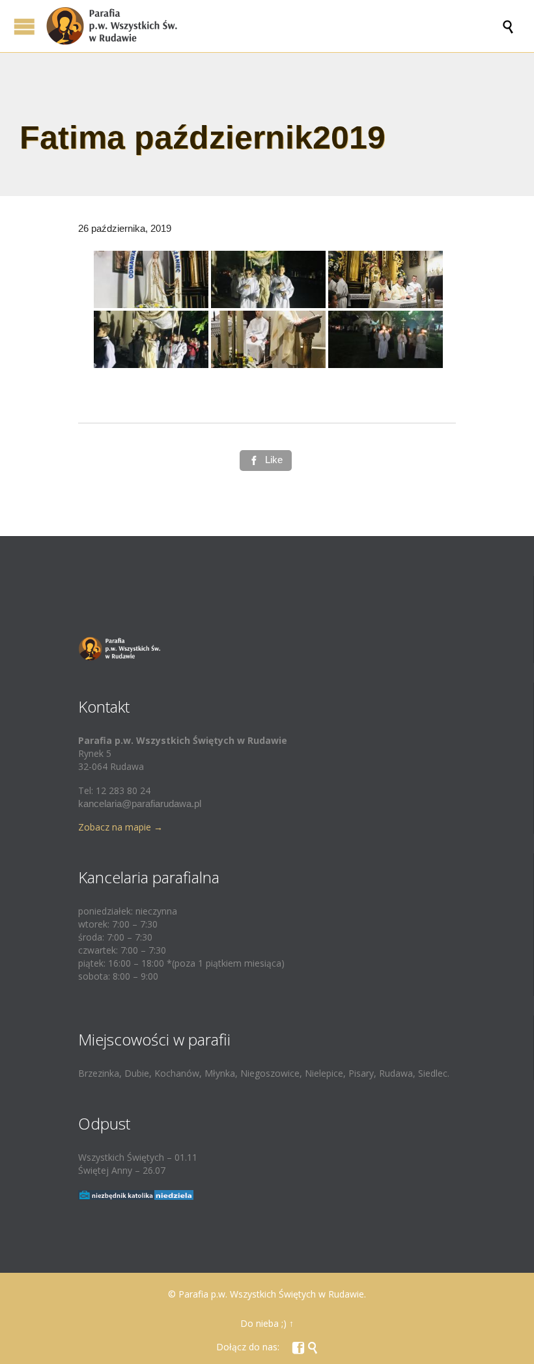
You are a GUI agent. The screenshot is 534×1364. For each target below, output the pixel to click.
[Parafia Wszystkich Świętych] (273, 26)
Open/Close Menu (24, 26)
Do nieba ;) (263, 1323)
